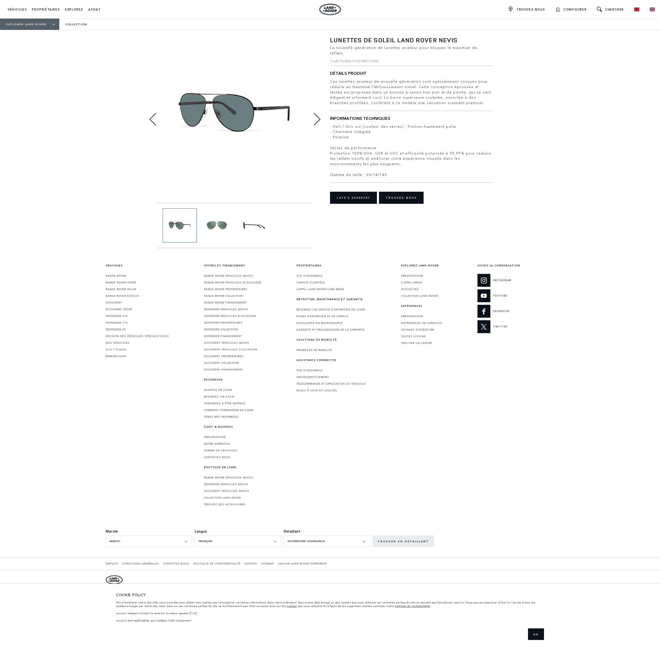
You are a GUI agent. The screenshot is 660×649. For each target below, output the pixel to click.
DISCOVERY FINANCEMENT (223, 369)
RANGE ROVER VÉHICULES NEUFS (228, 275)
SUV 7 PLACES (116, 349)
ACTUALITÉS (410, 289)
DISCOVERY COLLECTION (221, 363)
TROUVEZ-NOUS (401, 197)
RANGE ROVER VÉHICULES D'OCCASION (232, 282)
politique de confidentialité (412, 606)
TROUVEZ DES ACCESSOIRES (225, 504)
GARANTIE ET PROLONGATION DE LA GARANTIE (330, 329)
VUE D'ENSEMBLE (309, 275)
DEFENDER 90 (116, 329)
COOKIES (250, 563)
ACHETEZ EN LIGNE (218, 390)
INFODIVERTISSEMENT (312, 377)
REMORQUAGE (116, 356)
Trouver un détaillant (403, 541)
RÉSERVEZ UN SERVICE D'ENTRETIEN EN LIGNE (330, 309)
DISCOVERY (114, 302)
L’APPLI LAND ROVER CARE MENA (320, 289)
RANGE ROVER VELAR (121, 289)
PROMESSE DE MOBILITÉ (314, 350)
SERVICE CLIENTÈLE (310, 282)
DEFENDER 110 (117, 322)
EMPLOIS (112, 563)
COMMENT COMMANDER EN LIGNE (229, 410)
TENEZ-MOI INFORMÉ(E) (221, 416)
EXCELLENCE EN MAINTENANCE (319, 323)
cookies (292, 606)
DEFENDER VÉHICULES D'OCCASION (230, 316)
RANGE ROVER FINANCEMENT (225, 302)
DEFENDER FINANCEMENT (223, 336)
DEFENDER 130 (117, 316)
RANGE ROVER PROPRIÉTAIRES (226, 289)
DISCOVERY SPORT (119, 309)
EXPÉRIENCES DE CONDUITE (421, 323)
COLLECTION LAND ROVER (222, 497)
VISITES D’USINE (413, 336)
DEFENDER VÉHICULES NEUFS (226, 309)
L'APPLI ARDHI (411, 282)
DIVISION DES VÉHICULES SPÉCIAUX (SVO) (137, 336)
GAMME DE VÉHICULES (220, 450)
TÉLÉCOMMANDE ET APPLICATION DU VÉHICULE (331, 383)
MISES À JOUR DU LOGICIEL (316, 390)
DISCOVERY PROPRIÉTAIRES (224, 356)
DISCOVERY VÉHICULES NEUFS (226, 342)
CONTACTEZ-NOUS (217, 457)
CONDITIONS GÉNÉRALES (140, 563)
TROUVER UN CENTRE (416, 343)
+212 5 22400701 (353, 197)
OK (536, 634)
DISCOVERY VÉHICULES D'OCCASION (230, 349)
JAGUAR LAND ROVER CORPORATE (302, 563)
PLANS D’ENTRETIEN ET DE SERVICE (322, 316)
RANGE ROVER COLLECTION (223, 296)
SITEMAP (267, 563)
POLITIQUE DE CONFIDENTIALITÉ (217, 563)
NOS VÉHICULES (118, 342)
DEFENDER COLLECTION (221, 329)
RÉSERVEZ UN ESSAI (219, 396)
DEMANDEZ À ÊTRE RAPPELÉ (224, 403)
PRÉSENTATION (215, 437)
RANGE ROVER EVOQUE (122, 296)
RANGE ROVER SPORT (121, 282)
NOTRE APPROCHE (217, 443)
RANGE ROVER (116, 275)
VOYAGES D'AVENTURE (417, 329)
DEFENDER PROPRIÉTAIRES (223, 322)
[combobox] (149, 541)
